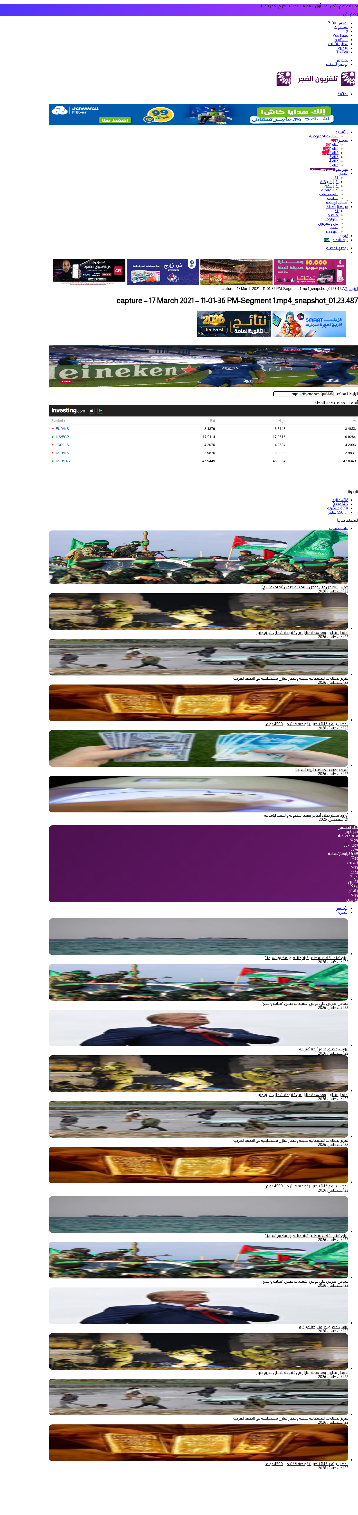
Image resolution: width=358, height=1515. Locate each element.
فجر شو (329, 169)
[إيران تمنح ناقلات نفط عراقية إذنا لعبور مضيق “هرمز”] (198, 954)
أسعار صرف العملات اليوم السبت (321, 770)
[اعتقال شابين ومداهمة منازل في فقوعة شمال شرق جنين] (198, 628)
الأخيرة (343, 912)
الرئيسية (342, 132)
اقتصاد (333, 215)
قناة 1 (332, 144)
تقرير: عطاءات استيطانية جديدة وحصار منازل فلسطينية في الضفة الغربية (290, 678)
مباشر (339, 140)
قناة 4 (334, 161)
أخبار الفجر (331, 186)
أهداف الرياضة (337, 202)
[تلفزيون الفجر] (294, 86)
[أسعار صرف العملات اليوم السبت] (198, 765)
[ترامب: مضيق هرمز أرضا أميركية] (198, 1045)
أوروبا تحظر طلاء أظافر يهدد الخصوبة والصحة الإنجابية (306, 815)
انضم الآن (350, 14)
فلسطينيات (329, 194)
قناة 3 (334, 157)
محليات (333, 198)
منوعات (332, 231)
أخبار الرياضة (329, 182)
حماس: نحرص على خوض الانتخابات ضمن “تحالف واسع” (305, 587)
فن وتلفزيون (328, 223)
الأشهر (342, 908)
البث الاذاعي (336, 240)
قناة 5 (334, 165)
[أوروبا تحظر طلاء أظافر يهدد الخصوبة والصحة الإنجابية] (198, 811)
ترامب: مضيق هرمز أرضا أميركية (323, 1049)
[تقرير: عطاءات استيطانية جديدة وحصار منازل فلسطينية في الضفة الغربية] (198, 674)
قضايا (334, 227)
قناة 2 (330, 153)
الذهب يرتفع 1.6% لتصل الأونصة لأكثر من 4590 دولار (306, 724)
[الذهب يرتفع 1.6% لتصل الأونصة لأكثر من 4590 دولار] (198, 720)
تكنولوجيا (332, 219)
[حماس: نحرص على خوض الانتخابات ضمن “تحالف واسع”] (198, 999)
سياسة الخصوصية (324, 136)
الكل (335, 178)
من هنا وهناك (337, 207)
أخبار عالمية (330, 190)
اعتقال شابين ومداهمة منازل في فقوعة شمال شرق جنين (302, 633)
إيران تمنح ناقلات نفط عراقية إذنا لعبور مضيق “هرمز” (306, 958)
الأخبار (343, 173)
